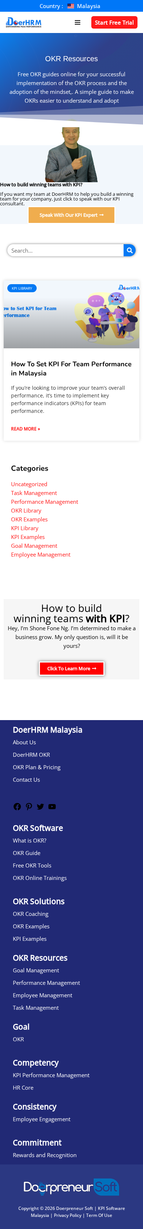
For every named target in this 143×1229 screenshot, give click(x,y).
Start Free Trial (114, 22)
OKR (18, 1039)
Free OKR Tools (32, 865)
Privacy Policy (67, 1215)
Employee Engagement (41, 1119)
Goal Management (34, 545)
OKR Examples (29, 519)
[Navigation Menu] (77, 22)
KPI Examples (28, 536)
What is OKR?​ (29, 840)
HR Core (23, 1087)
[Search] (130, 250)
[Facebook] (17, 808)
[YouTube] (52, 808)
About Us (24, 742)
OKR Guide (26, 852)
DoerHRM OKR (31, 754)
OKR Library (26, 510)
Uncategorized (29, 484)
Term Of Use (99, 1215)
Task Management (34, 492)
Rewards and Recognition (45, 1155)
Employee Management (40, 554)
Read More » (25, 429)
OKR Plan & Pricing (36, 767)
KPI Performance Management (51, 1075)
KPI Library (24, 528)
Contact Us (26, 779)
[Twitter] (40, 808)
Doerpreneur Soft (74, 1208)
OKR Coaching (30, 913)
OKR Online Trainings (40, 877)
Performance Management (44, 501)
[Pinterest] (29, 808)
